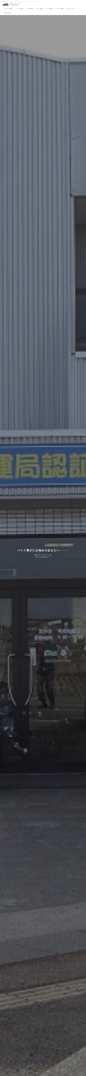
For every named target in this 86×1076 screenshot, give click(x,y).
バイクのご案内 (8, 8)
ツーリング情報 (59, 8)
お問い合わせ (7, 12)
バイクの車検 (29, 8)
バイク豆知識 (48, 8)
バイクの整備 (39, 8)
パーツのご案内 (19, 8)
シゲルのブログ (70, 8)
